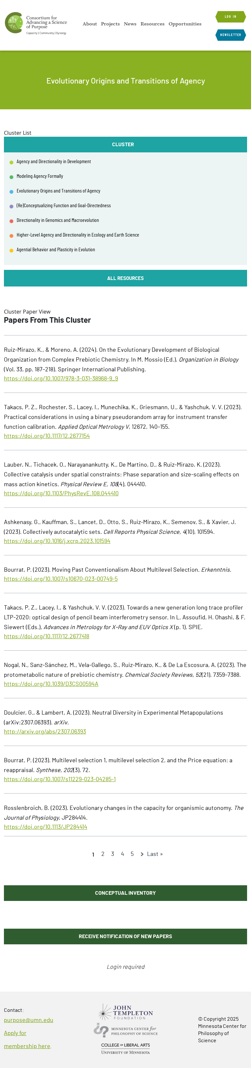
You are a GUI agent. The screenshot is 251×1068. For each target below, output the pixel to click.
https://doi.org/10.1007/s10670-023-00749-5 (61, 579)
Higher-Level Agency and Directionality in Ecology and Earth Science (78, 235)
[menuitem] (90, 24)
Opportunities (185, 24)
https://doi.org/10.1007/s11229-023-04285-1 (60, 779)
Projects (110, 24)
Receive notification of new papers (125, 936)
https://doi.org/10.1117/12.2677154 (47, 436)
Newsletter (230, 35)
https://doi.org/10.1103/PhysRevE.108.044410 (61, 494)
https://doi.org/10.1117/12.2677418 (46, 637)
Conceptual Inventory (125, 893)
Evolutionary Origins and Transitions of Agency (58, 190)
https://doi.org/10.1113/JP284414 (45, 827)
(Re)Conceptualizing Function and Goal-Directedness (64, 205)
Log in (231, 16)
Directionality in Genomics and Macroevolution (58, 220)
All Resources (125, 278)
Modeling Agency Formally (40, 176)
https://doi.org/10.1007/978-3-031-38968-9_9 (61, 379)
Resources (153, 24)
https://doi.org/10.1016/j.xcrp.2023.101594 (57, 541)
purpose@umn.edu (28, 1020)
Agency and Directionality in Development (54, 161)
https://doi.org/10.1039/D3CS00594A (51, 684)
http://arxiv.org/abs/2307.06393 (45, 732)
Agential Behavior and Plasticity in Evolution (56, 249)
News (130, 24)
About (90, 24)
